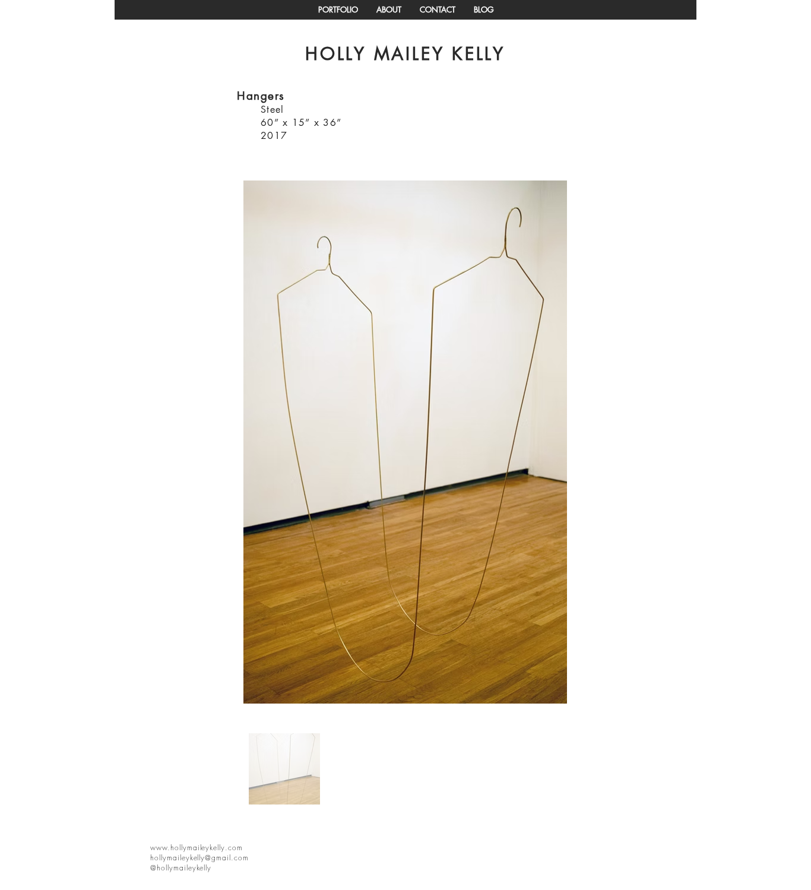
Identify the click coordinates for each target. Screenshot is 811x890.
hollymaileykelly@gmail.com (199, 858)
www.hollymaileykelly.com (196, 848)
